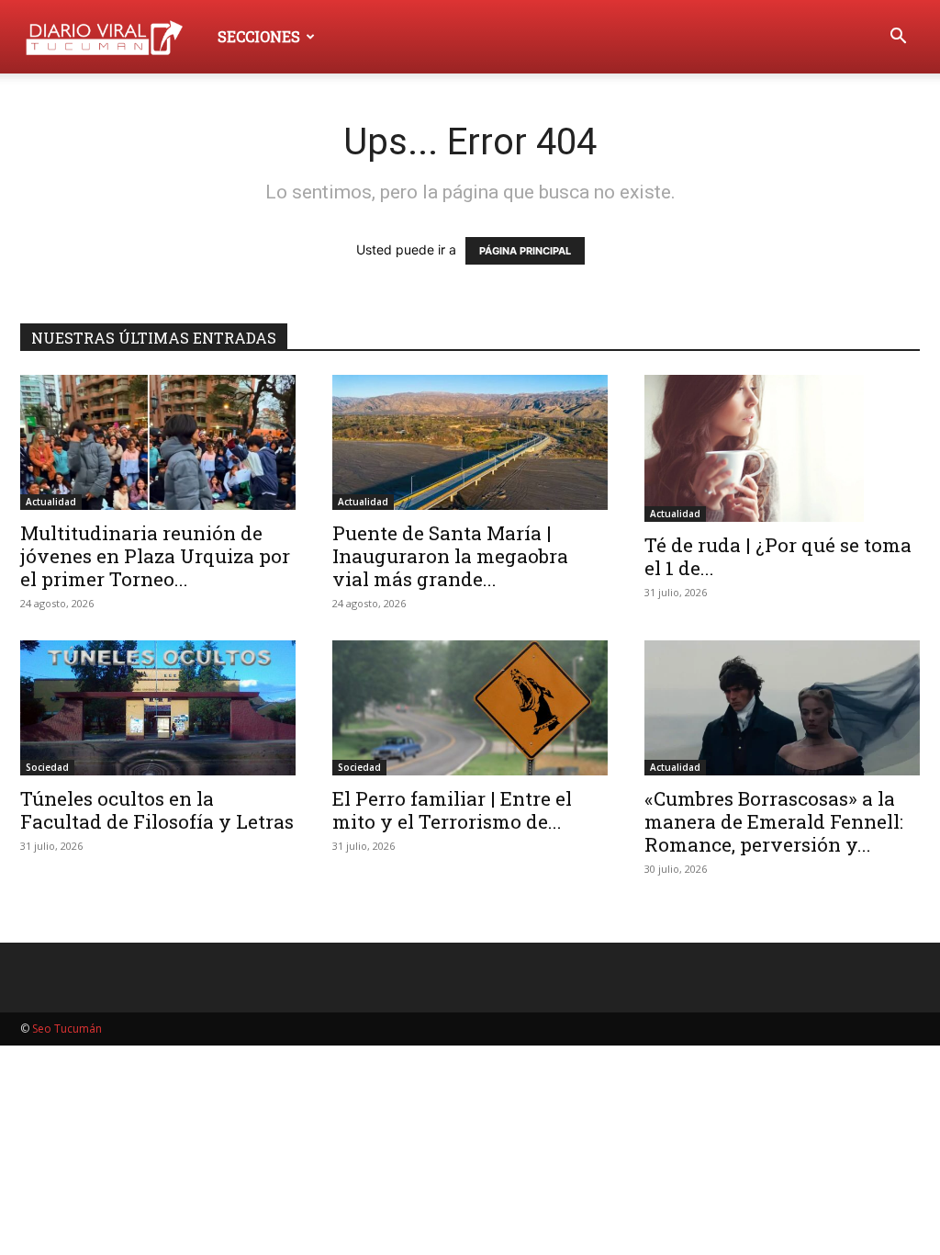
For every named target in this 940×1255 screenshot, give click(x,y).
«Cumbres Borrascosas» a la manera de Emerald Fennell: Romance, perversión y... (773, 821)
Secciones (259, 36)
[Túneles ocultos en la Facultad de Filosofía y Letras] (158, 707)
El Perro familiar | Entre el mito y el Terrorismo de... (452, 810)
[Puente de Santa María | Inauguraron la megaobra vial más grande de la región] (470, 442)
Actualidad (51, 501)
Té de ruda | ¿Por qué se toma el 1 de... (778, 556)
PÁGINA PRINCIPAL (525, 250)
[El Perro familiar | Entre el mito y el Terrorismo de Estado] (470, 707)
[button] (898, 38)
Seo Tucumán (67, 1028)
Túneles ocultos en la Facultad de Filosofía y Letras (157, 810)
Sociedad (47, 767)
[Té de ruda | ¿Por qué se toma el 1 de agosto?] (782, 448)
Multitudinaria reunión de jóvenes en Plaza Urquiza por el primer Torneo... (155, 556)
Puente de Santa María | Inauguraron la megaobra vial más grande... (450, 556)
